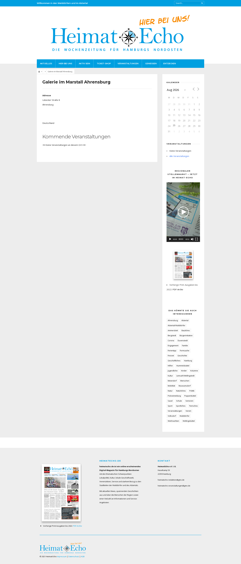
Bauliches (186, 330)
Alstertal (184, 320)
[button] (183, 212)
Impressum (62, 556)
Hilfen (170, 365)
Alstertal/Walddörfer (176, 325)
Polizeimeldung (174, 396)
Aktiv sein (84, 63)
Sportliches (180, 406)
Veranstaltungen (128, 63)
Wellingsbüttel (189, 421)
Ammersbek (173, 330)
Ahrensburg (173, 320)
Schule (179, 401)
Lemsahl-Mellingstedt (185, 375)
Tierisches (193, 406)
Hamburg (188, 360)
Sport (170, 406)
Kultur (170, 375)
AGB (83, 556)
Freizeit (171, 355)
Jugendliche (173, 370)
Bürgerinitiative (186, 335)
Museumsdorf (185, 385)
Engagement (173, 345)
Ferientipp (172, 350)
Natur (170, 390)
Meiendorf (172, 380)
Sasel (170, 401)
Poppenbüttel (190, 396)
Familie (185, 345)
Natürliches (181, 390)
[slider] (181, 239)
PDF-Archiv (178, 289)
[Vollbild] (196, 239)
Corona (171, 340)
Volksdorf (172, 416)
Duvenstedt (183, 340)
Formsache (184, 350)
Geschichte (182, 355)
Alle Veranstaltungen (179, 156)
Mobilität (171, 385)
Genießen (151, 63)
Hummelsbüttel (182, 365)
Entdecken (169, 63)
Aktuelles (46, 63)
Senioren (189, 401)
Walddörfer (184, 416)
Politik (191, 390)
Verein (188, 411)
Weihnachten (173, 421)
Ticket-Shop (104, 63)
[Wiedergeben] (170, 239)
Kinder (184, 370)
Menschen (184, 380)
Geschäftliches (174, 360)
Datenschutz (73, 556)
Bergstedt (172, 335)
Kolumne (194, 370)
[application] (183, 212)
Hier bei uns (65, 63)
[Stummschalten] (192, 239)
